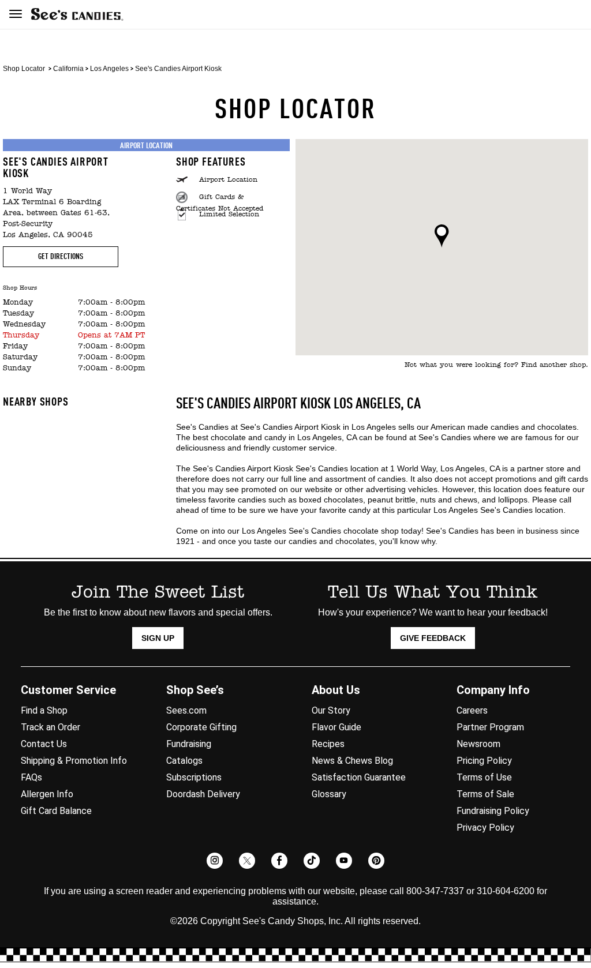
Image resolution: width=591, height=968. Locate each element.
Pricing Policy (484, 760)
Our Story (331, 710)
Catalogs (184, 760)
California (68, 69)
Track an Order (50, 727)
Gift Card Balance (56, 810)
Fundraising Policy (493, 810)
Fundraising (188, 743)
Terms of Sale (485, 794)
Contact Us (44, 743)
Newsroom (478, 743)
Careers (472, 710)
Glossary (329, 794)
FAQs (31, 777)
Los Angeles (109, 69)
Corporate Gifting (201, 727)
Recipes (328, 743)
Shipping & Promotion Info (74, 760)
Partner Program (490, 727)
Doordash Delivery (203, 794)
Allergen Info (47, 794)
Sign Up (157, 638)
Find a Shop (44, 710)
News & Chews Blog (352, 760)
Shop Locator (24, 69)
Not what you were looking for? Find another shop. (496, 365)
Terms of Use (484, 777)
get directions (60, 257)
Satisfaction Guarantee (359, 777)
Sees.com (186, 710)
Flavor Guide (336, 727)
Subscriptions (194, 777)
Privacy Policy (485, 827)
